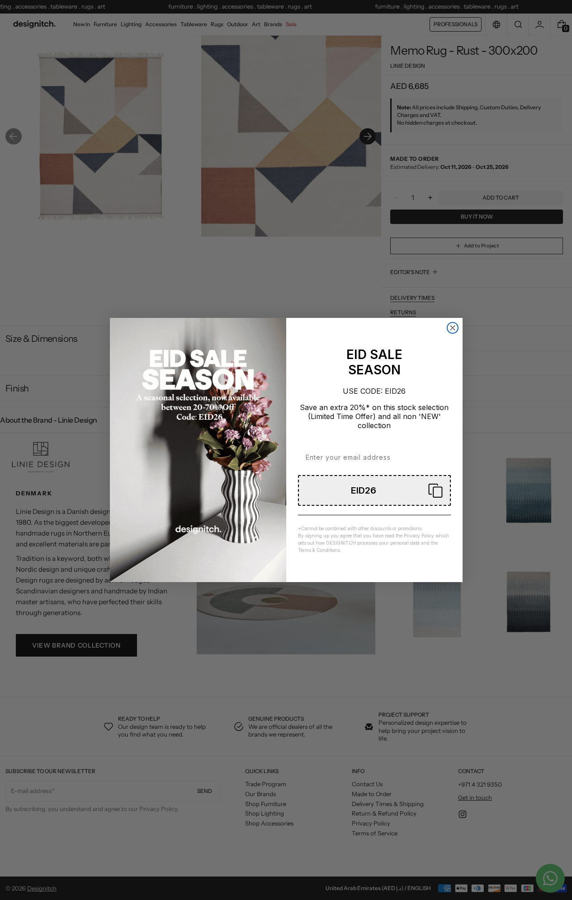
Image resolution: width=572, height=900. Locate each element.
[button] (374, 490)
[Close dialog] (452, 327)
